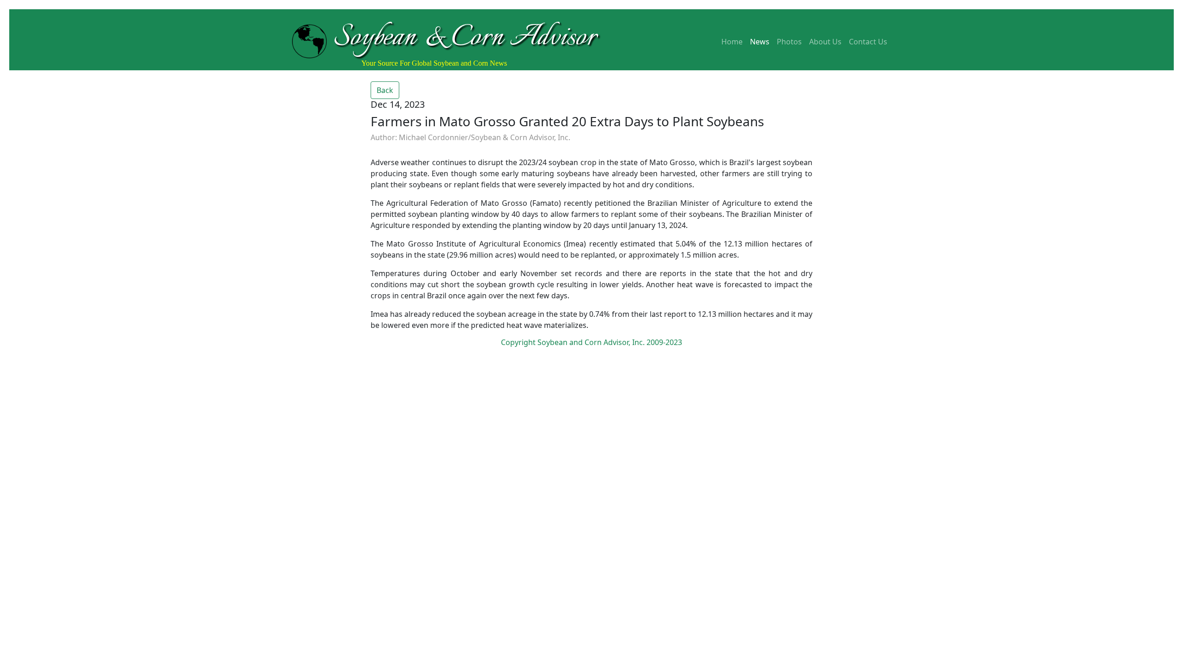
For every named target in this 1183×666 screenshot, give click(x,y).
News (759, 42)
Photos (789, 42)
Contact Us (868, 42)
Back (385, 90)
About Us (825, 42)
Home (732, 42)
